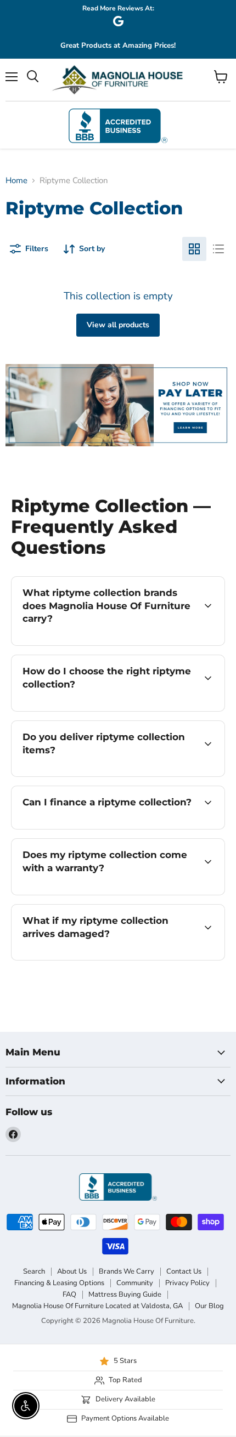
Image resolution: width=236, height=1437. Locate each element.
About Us (72, 1271)
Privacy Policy (187, 1283)
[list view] (218, 249)
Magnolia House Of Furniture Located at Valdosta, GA (97, 1306)
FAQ (69, 1294)
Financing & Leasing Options (59, 1283)
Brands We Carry (126, 1271)
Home (16, 180)
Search (34, 1271)
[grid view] (194, 249)
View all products (118, 325)
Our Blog (209, 1306)
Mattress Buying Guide (124, 1294)
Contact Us (183, 1271)
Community (134, 1283)
